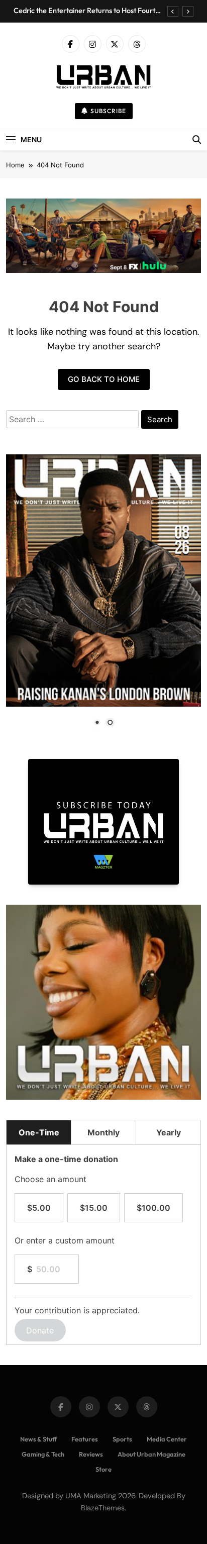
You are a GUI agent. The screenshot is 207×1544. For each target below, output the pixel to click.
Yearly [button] (168, 1132)
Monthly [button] (103, 1132)
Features (84, 1439)
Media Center (167, 1439)
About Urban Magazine (151, 1454)
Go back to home (104, 379)
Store (103, 1469)
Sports (122, 1439)
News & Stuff (38, 1439)
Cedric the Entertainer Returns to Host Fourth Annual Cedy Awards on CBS (86, 11)
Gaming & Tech (43, 1454)
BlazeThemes (103, 1507)
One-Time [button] (39, 1132)
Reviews (91, 1454)
